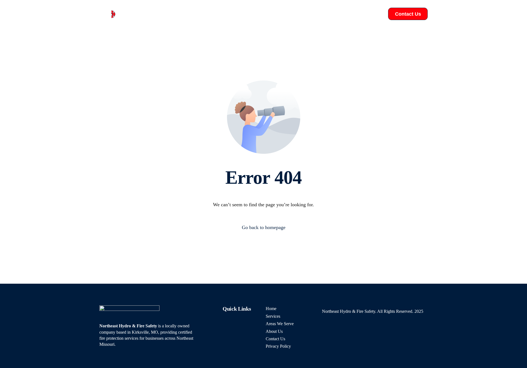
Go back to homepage (263, 227)
